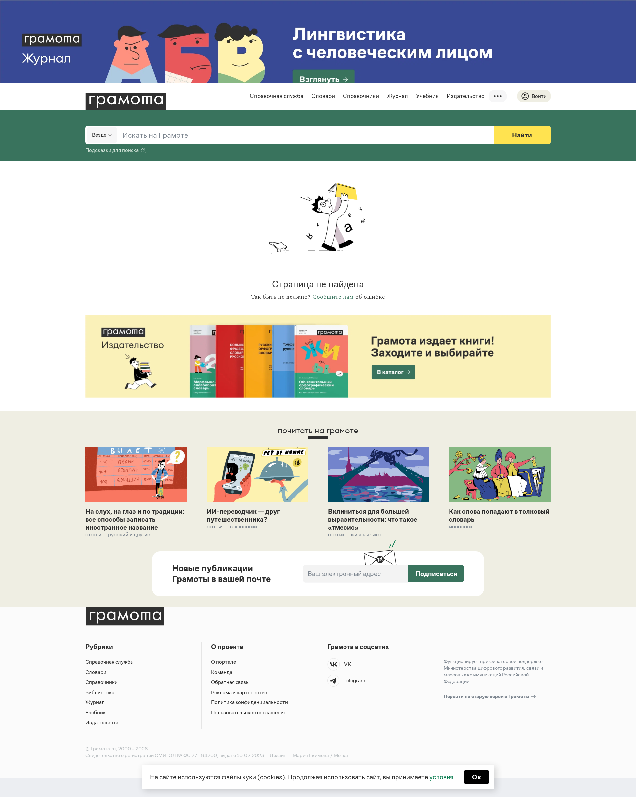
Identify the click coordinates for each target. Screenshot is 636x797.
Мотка (341, 755)
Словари (323, 96)
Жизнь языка (365, 534)
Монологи (460, 526)
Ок (476, 777)
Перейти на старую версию (487, 696)
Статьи (93, 534)
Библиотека (99, 692)
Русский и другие (129, 534)
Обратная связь (230, 682)
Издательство (466, 96)
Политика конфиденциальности (249, 702)
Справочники (361, 96)
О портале (223, 662)
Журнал (397, 96)
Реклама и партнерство (239, 692)
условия (441, 777)
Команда (221, 672)
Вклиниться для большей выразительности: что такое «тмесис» (372, 519)
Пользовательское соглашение (248, 712)
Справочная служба (276, 96)
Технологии (243, 526)
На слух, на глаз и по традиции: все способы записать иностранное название (134, 519)
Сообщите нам (333, 297)
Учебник (427, 96)
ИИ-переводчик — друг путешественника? (243, 515)
